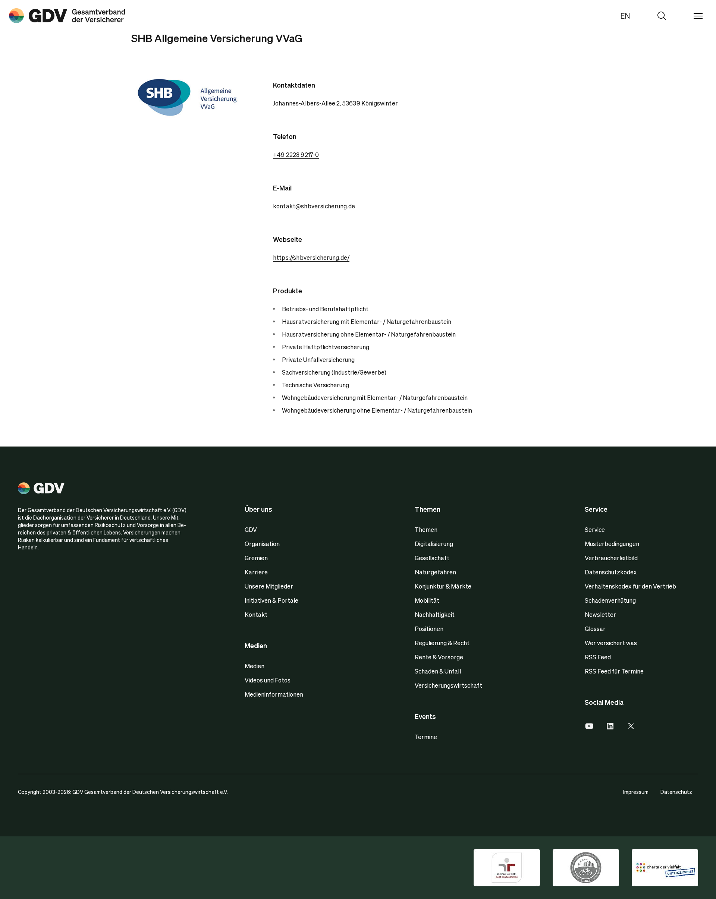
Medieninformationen (274, 694)
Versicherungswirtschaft (448, 685)
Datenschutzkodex (611, 572)
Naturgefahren (435, 572)
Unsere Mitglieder (269, 586)
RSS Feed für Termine (614, 671)
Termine (426, 737)
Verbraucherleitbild (611, 558)
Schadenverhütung (610, 600)
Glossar (595, 629)
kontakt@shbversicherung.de (314, 206)
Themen (426, 529)
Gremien (256, 558)
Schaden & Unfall (438, 671)
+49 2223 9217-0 (296, 154)
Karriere (256, 572)
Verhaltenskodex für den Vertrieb (630, 586)
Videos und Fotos (268, 680)
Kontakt (256, 614)
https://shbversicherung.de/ (311, 257)
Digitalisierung (434, 544)
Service (595, 529)
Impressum (636, 791)
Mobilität (427, 600)
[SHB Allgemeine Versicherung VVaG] (67, 15)
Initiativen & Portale (271, 600)
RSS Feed (598, 657)
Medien (254, 666)
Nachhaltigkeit (435, 614)
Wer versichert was (611, 643)
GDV (251, 529)
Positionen (429, 629)
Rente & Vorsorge (439, 657)
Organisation (262, 544)
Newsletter (600, 614)
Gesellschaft (432, 558)
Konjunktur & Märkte (443, 586)
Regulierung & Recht (442, 643)
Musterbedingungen (612, 544)
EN (625, 15)
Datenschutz (676, 791)
